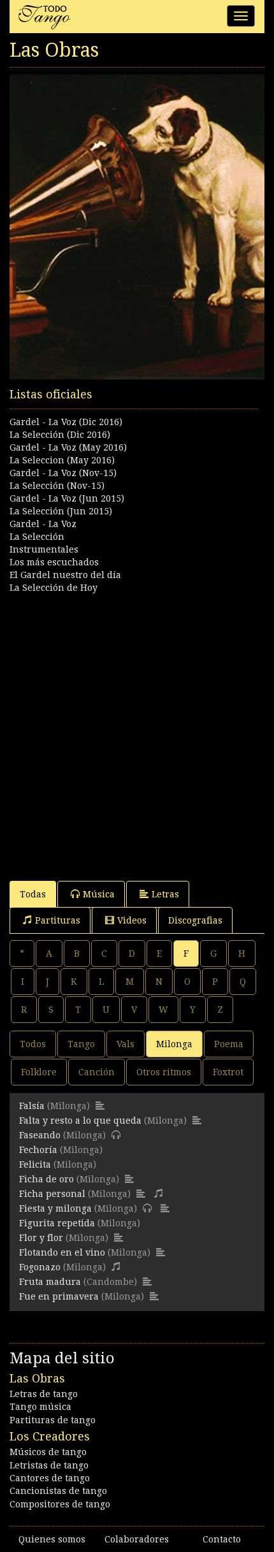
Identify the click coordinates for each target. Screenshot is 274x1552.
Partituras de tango (53, 1420)
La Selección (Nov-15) (57, 486)
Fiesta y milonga (55, 1208)
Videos (132, 920)
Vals (125, 1044)
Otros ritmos (163, 1072)
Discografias (195, 920)
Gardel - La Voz (43, 524)
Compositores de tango (60, 1504)
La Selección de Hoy (53, 588)
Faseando (40, 1135)
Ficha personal (52, 1194)
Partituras (57, 920)
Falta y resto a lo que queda (80, 1120)
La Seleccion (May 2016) (62, 460)
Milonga (174, 1044)
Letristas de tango (49, 1465)
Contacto (222, 1539)
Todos (33, 1044)
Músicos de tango (48, 1452)
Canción (96, 1072)
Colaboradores (137, 1539)
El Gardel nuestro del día (65, 575)
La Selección (37, 537)
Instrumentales (44, 549)
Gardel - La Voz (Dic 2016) (66, 422)
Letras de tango (44, 1394)
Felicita (35, 1164)
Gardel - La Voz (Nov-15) (63, 473)
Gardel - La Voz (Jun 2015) (67, 498)
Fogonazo (40, 1267)
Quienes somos (51, 1539)
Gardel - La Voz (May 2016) (68, 447)
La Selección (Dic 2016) (60, 435)
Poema (228, 1044)
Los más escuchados (54, 562)
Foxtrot (228, 1072)
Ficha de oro (46, 1179)
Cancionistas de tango (58, 1491)
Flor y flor (41, 1238)
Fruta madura (50, 1282)
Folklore (39, 1072)
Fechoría (38, 1150)
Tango (81, 1044)
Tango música (40, 1407)
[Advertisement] (137, 731)
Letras (165, 894)
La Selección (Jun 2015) (61, 511)
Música (99, 894)
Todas (33, 894)
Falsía (32, 1106)
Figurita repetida (57, 1223)
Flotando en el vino (62, 1252)
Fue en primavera (59, 1296)
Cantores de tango (50, 1478)
